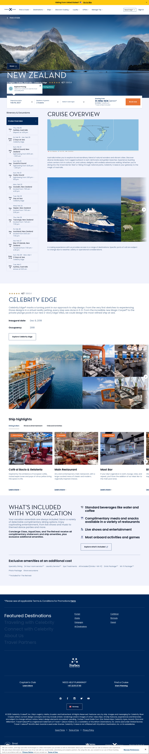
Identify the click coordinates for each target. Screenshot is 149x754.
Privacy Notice (27, 752)
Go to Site (87, 2)
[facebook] (67, 698)
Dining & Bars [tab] (14, 426)
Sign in (141, 10)
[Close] (145, 749)
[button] (22, 121)
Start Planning (121, 686)
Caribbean (114, 614)
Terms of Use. (53, 752)
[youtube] (88, 698)
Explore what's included (94, 547)
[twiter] (81, 698)
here (73, 600)
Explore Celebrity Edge (22, 336)
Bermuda (114, 618)
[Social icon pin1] (60, 698)
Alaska (77, 618)
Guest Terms (60, 730)
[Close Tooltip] (40, 85)
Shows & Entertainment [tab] (33, 426)
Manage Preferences (131, 750)
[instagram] (74, 698)
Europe (77, 614)
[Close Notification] (146, 2)
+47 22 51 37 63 (74, 686)
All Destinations (80, 626)
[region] (74, 749)
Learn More (28, 686)
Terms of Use (74, 730)
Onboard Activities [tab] (54, 426)
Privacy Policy (88, 730)
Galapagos (78, 622)
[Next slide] (144, 209)
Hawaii (113, 622)
